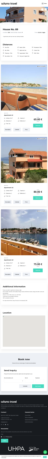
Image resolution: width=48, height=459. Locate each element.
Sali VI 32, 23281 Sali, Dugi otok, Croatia (9, 415)
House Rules (28, 415)
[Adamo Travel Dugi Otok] (9, 3)
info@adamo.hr (4, 422)
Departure (37, 378)
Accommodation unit (8, 378)
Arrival (26, 378)
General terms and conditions (31, 419)
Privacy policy (9, 436)
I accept (7, 436)
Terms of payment (29, 417)
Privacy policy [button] (4, 457)
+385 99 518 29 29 (5, 417)
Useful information (29, 422)
